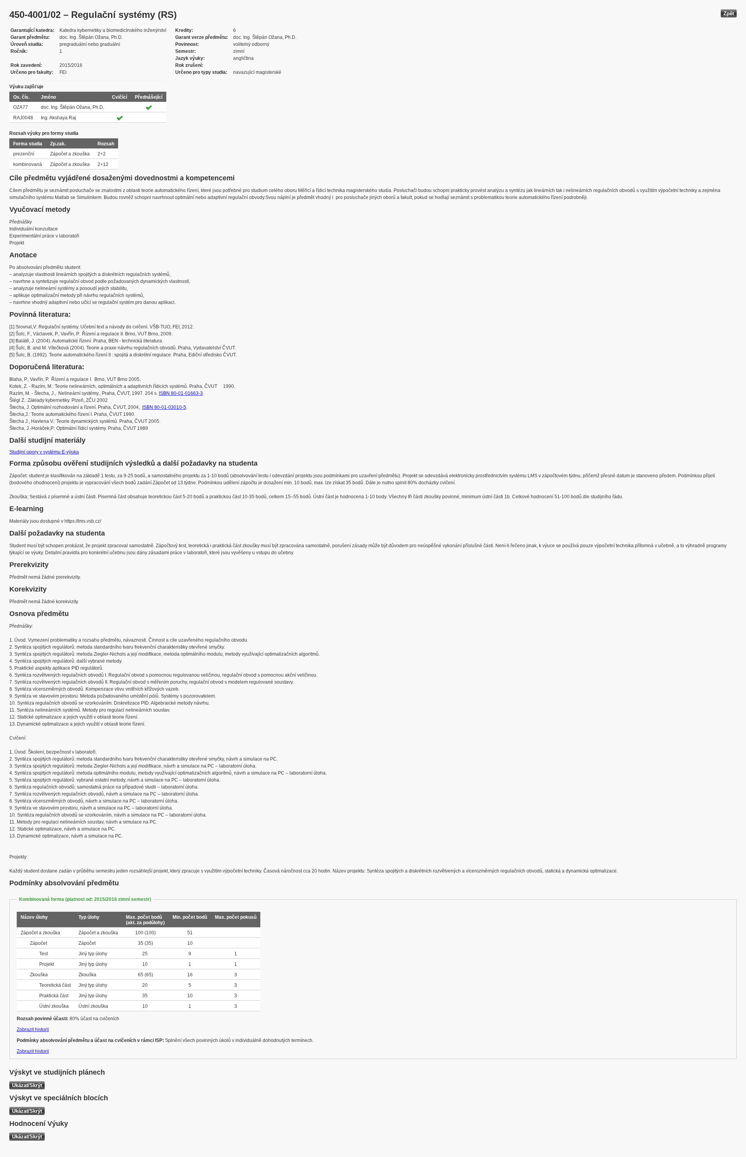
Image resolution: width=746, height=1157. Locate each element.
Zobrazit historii (33, 1029)
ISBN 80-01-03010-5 (164, 407)
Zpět (728, 13)
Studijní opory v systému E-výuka (44, 452)
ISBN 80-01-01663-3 (181, 393)
